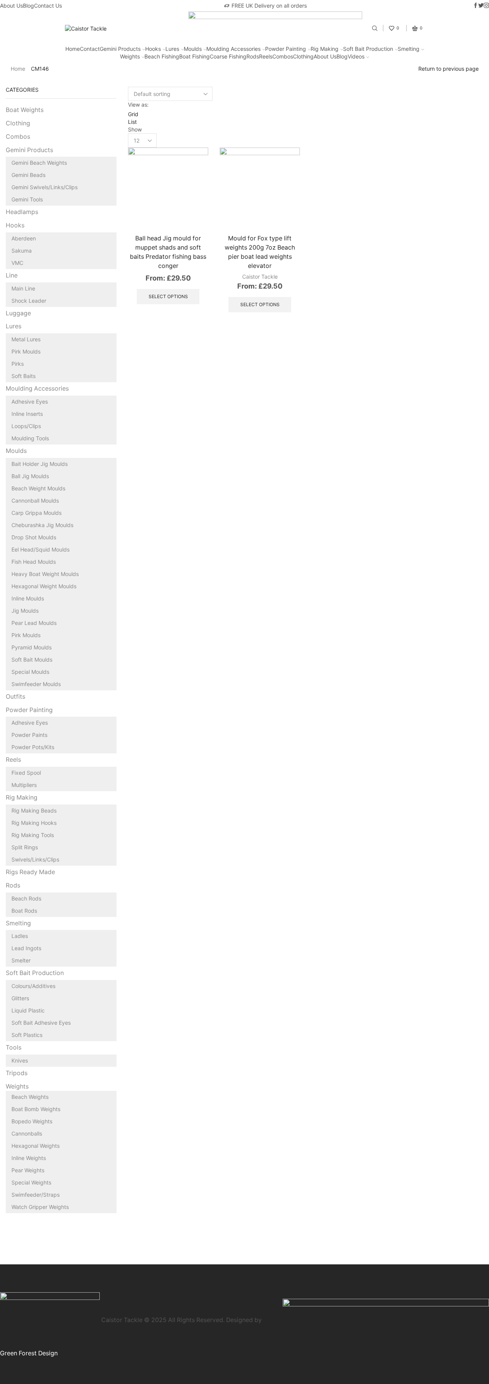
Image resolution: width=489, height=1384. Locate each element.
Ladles (19, 936)
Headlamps (22, 212)
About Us (11, 5)
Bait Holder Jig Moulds (39, 464)
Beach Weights (30, 1097)
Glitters (20, 998)
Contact (90, 48)
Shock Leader (28, 300)
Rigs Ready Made (30, 872)
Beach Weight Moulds (38, 488)
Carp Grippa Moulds (36, 512)
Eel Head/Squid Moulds (40, 549)
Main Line (23, 288)
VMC (17, 263)
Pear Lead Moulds (34, 623)
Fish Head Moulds (33, 561)
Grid (133, 114)
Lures (172, 48)
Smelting (408, 48)
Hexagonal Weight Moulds (43, 586)
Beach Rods (26, 898)
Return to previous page (448, 68)
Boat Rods (24, 910)
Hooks (153, 48)
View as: (138, 104)
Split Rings (24, 847)
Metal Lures (25, 339)
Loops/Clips (26, 426)
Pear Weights (27, 1170)
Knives (19, 1060)
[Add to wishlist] (193, 212)
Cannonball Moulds (35, 500)
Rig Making (324, 48)
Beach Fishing (161, 56)
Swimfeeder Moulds (36, 684)
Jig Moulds (25, 610)
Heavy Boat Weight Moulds (45, 574)
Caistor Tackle (260, 276)
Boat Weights (25, 110)
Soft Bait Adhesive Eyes (41, 1022)
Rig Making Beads (34, 810)
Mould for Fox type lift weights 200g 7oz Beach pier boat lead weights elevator (260, 252)
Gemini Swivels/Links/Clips (44, 187)
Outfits (15, 696)
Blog (28, 5)
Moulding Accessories (233, 48)
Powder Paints (29, 735)
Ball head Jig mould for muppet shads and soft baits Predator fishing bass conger (168, 252)
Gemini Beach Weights (39, 162)
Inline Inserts (27, 413)
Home (72, 48)
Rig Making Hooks (34, 822)
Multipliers (24, 785)
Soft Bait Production (368, 48)
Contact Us (48, 5)
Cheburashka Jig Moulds (42, 525)
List (132, 121)
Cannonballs (26, 1133)
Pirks (17, 363)
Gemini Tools (27, 199)
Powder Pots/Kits (32, 747)
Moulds (193, 48)
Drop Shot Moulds (33, 537)
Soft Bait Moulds (31, 659)
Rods (252, 56)
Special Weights (31, 1182)
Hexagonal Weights (35, 1145)
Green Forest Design (29, 1353)
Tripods (17, 1073)
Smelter (21, 960)
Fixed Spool (26, 772)
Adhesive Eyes (29, 401)
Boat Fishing (194, 56)
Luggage (18, 313)
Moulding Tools (30, 438)
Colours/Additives (33, 986)
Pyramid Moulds (31, 647)
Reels (265, 56)
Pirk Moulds (25, 351)
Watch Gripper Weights (40, 1207)
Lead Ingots (26, 948)
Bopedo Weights (31, 1121)
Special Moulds (30, 671)
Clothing (303, 56)
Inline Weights (28, 1158)
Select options (193, 194)
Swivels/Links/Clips (35, 859)
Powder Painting (285, 48)
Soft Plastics (26, 1035)
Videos (356, 56)
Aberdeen (23, 238)
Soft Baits (23, 376)
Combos (282, 56)
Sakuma (21, 250)
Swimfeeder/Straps (35, 1194)
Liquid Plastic (28, 1010)
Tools (13, 1047)
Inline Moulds (27, 598)
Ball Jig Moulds (30, 476)
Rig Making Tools (32, 835)
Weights (130, 56)
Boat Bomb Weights (35, 1109)
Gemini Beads (28, 175)
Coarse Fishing (228, 56)
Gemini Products (120, 48)
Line (12, 275)
